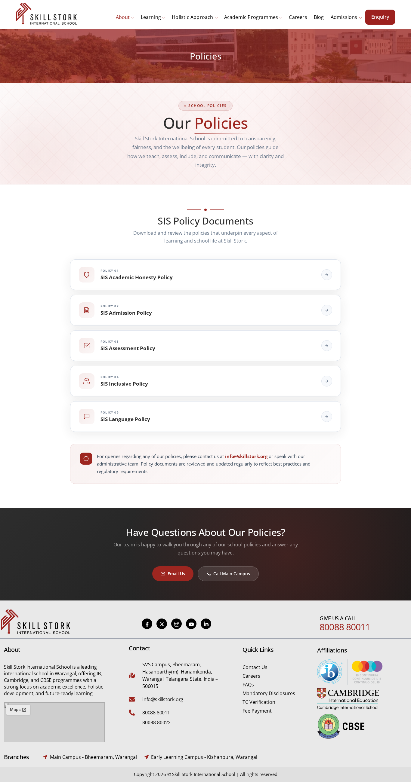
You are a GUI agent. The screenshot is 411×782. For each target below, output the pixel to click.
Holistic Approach (192, 17)
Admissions (344, 17)
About (123, 17)
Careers (298, 17)
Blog (319, 17)
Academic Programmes (251, 17)
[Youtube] (191, 624)
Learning (151, 17)
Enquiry (380, 17)
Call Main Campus (231, 573)
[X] (161, 624)
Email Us (176, 573)
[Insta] (176, 624)
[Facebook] (147, 624)
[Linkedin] (206, 624)
